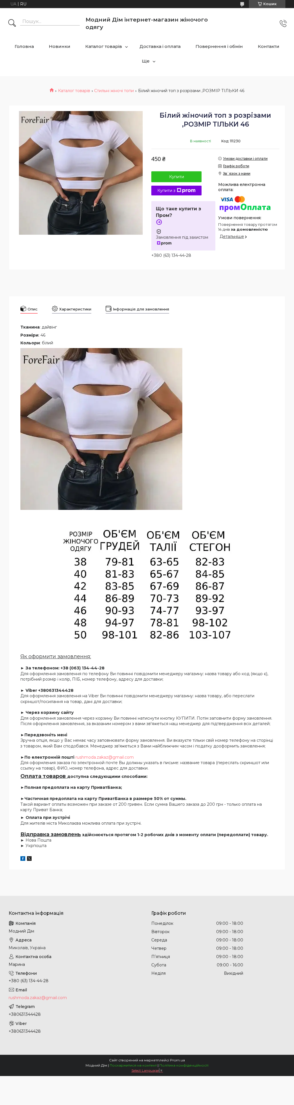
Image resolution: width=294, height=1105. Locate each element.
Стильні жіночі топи (114, 90)
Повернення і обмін (219, 46)
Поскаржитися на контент (133, 1065)
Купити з (166, 190)
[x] (29, 859)
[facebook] (22, 859)
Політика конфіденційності (183, 1065)
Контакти (268, 46)
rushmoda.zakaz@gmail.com (105, 757)
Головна (24, 46)
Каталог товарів (103, 46)
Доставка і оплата (160, 46)
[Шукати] (12, 23)
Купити (176, 176)
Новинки (59, 46)
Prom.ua (177, 1060)
